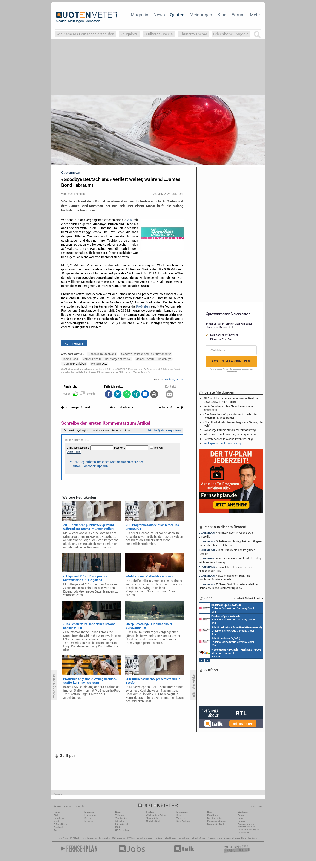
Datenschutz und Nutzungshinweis (246, 825)
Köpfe (118, 827)
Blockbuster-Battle (216, 824)
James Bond (70, 359)
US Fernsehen (119, 837)
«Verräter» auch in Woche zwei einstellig (228, 439)
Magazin (139, 15)
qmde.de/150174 (174, 379)
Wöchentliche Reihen (156, 815)
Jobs (240, 818)
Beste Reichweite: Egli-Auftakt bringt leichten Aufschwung (230, 560)
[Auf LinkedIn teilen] (145, 394)
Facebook (58, 827)
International (121, 824)
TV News (131, 837)
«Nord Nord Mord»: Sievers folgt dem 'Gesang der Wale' (233, 423)
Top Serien (253, 837)
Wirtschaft (120, 821)
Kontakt (241, 821)
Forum (238, 15)
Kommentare (73, 343)
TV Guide (159, 837)
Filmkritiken (105, 837)
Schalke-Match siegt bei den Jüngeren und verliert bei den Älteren (231, 543)
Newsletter (59, 818)
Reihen (87, 818)
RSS (56, 815)
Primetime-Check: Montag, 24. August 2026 (229, 434)
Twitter (57, 830)
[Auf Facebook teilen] (108, 394)
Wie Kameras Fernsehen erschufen (85, 33)
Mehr (255, 15)
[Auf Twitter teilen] (117, 394)
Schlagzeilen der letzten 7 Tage (222, 443)
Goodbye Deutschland (102, 353)
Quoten (177, 15)
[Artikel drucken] (154, 394)
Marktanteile (152, 818)
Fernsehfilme (184, 837)
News (159, 15)
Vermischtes (121, 818)
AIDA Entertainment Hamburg (236, 653)
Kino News (63, 837)
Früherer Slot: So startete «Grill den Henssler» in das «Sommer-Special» (229, 586)
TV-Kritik (180, 818)
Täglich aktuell (153, 821)
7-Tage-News (60, 824)
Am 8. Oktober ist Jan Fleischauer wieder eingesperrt (228, 408)
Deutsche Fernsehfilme (235, 837)
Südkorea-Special (158, 33)
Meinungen (201, 15)
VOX (130, 220)
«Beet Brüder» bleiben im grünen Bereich (227, 551)
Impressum (243, 832)
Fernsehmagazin (89, 837)
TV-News (119, 815)
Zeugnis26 (129, 33)
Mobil (57, 821)
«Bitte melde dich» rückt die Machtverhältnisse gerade (224, 577)
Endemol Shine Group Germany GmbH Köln (233, 608)
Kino (222, 15)
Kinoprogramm (215, 837)
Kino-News (212, 815)
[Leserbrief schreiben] (169, 394)
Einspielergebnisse (216, 821)
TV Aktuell (75, 837)
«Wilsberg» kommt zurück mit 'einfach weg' (229, 430)
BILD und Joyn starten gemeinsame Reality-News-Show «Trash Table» (230, 400)
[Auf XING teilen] (136, 394)
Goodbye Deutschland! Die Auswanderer (146, 353)
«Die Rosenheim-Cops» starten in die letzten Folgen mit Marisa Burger (230, 416)
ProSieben (143, 306)
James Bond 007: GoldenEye (153, 359)
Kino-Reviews (183, 821)
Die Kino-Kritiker (215, 818)
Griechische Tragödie (230, 33)
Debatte (180, 815)
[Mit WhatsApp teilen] (126, 394)
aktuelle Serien (199, 837)
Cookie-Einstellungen (248, 829)
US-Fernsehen (122, 830)
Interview (88, 821)
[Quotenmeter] (87, 17)
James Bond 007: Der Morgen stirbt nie (107, 359)
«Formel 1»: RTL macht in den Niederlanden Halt (225, 568)
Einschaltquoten (145, 837)
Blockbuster (170, 837)
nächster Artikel (168, 407)
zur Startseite (123, 407)
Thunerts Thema (193, 33)
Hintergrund (90, 815)
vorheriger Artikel (77, 407)
